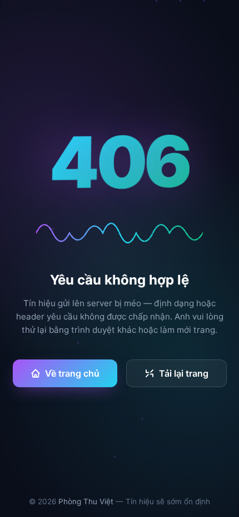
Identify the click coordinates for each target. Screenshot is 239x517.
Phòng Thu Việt (85, 501)
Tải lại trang (183, 373)
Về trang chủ (72, 373)
